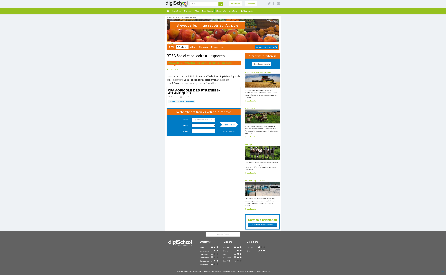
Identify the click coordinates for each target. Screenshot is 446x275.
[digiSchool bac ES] (235, 247)
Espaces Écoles (223, 234)
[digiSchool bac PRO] (235, 260)
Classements (221, 11)
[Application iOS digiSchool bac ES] (238, 247)
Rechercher (229, 124)
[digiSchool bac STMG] (235, 257)
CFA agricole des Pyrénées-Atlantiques (194, 92)
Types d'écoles (207, 11)
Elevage (248, 144)
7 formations (186, 97)
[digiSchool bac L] (235, 254)
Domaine (184, 120)
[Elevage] (262, 152)
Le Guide (170, 43)
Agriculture (250, 108)
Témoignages (217, 47)
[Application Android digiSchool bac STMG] (240, 257)
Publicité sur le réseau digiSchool (189, 271)
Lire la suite (173, 69)
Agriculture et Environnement (258, 72)
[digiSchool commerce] (211, 260)
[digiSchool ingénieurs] (211, 264)
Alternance (203, 47)
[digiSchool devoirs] (258, 247)
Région (185, 125)
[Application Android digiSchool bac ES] (240, 247)
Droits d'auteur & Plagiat (212, 271)
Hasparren (173, 97)
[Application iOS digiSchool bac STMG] (238, 257)
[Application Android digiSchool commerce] (217, 260)
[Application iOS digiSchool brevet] (261, 250)
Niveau (185, 131)
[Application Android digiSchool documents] (217, 250)
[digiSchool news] (211, 247)
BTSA (171, 47)
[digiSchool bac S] (235, 250)
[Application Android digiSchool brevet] (264, 250)
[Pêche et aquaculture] (262, 188)
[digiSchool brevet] (258, 250)
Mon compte (248, 11)
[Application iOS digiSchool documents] (214, 250)
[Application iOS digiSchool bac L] (238, 253)
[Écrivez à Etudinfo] (278, 3)
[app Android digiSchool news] (217, 247)
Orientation (233, 11)
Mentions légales (229, 271)
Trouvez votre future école (263, 225)
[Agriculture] (262, 116)
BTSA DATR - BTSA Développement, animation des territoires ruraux (199, 63)
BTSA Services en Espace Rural (182, 102)
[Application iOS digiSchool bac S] (238, 250)
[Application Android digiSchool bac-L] (240, 253)
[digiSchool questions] (211, 254)
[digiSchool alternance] (211, 257)
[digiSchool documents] (211, 250)
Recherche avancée (229, 131)
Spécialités (181, 47)
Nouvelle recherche (261, 64)
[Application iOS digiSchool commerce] (214, 260)
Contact (241, 271)
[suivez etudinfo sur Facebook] (273, 3)
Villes (197, 11)
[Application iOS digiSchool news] (214, 247)
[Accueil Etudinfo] (167, 17)
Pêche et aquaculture (255, 180)
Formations (176, 11)
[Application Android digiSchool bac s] (240, 250)
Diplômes (188, 11)
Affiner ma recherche (265, 47)
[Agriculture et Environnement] (262, 80)
